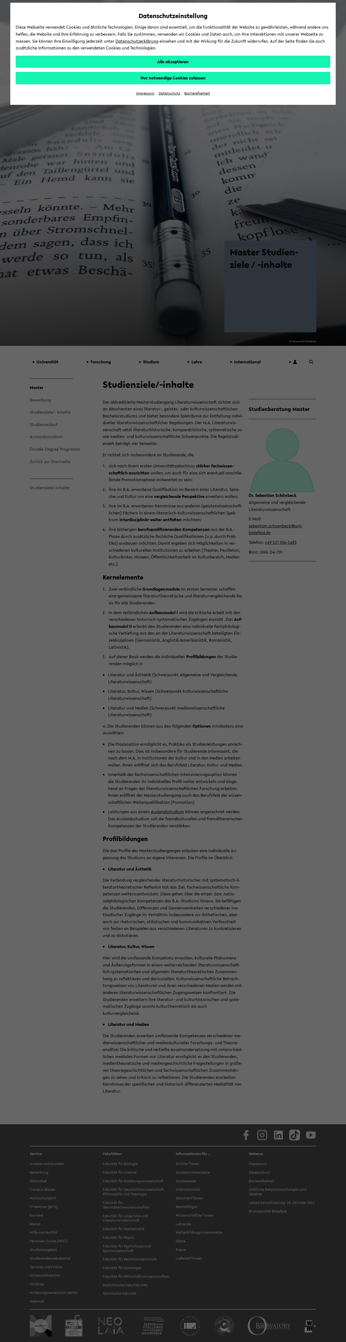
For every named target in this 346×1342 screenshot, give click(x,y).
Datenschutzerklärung (136, 41)
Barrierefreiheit (197, 93)
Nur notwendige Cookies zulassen (173, 78)
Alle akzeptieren (173, 62)
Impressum (145, 93)
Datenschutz (169, 93)
